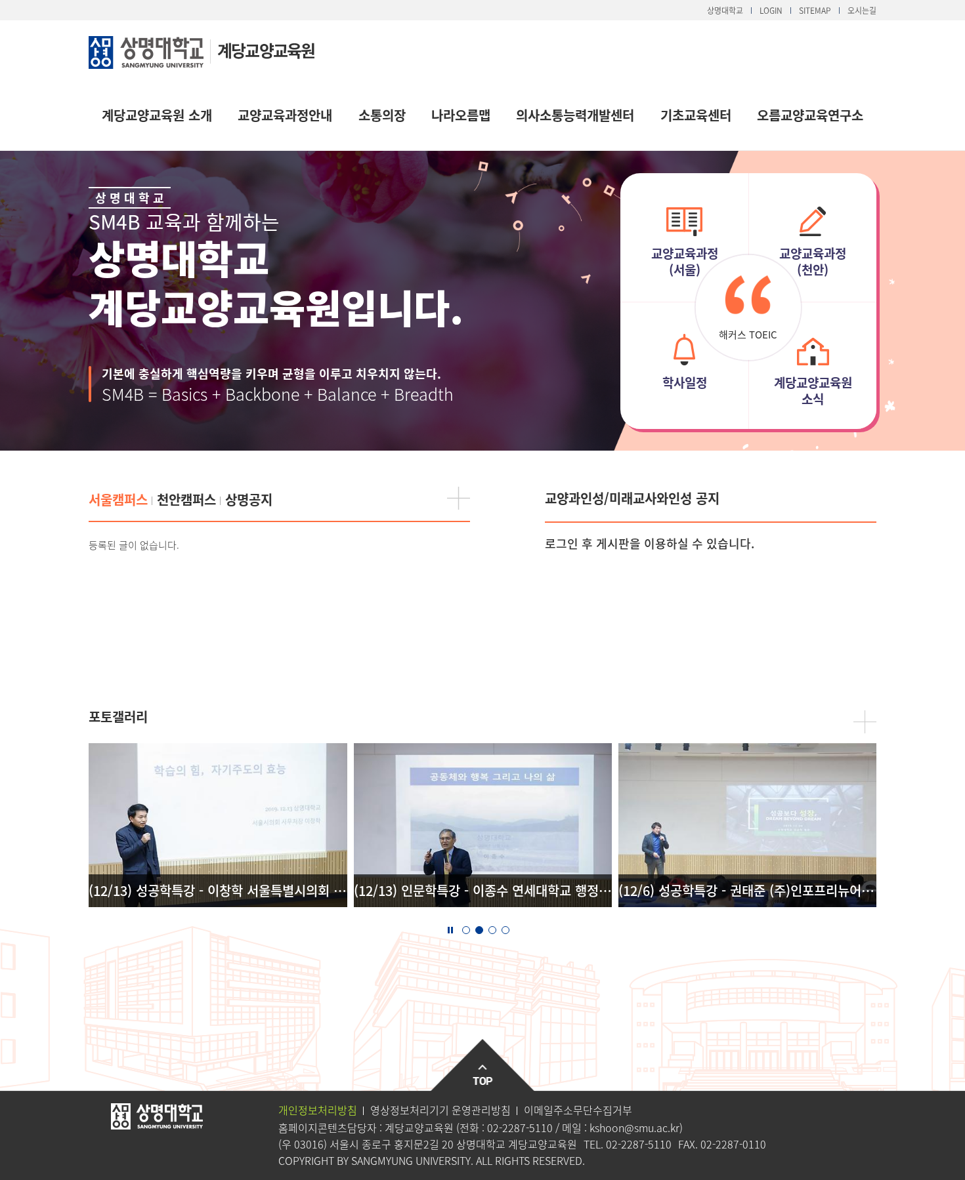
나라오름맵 (460, 115)
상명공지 (248, 499)
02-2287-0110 (733, 1144)
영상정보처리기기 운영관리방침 (440, 1110)
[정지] (450, 929)
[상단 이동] (483, 1065)
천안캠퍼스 (186, 499)
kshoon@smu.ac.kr (634, 1127)
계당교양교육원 (265, 50)
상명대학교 (725, 10)
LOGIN (771, 10)
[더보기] (458, 498)
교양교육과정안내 (285, 115)
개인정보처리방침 (317, 1110)
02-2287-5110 (520, 1127)
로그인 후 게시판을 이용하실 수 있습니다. (649, 543)
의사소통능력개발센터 (575, 115)
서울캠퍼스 (118, 499)
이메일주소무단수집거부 (578, 1110)
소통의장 (382, 115)
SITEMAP (815, 10)
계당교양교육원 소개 (157, 115)
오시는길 (861, 10)
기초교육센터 (695, 115)
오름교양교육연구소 (810, 115)
